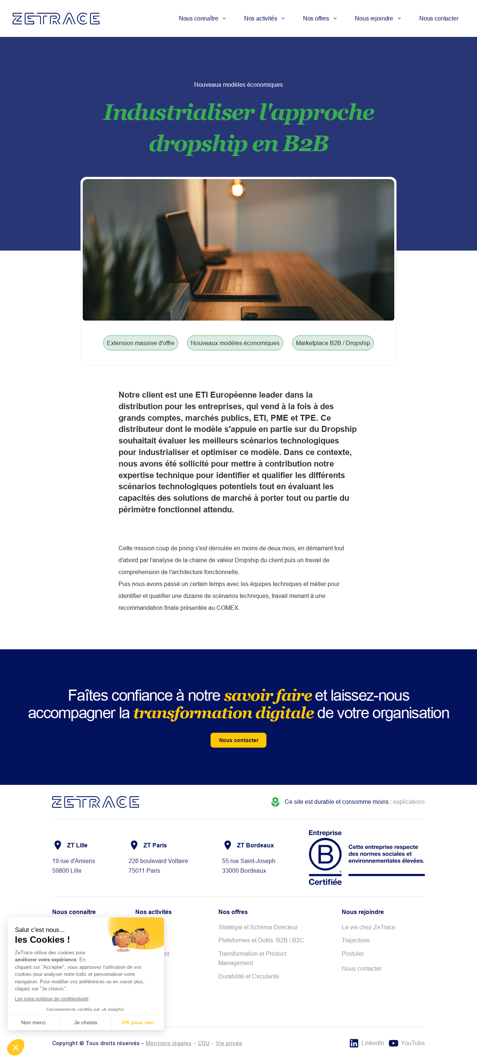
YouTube (413, 1043)
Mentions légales (169, 1043)
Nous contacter (438, 18)
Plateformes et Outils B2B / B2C (261, 940)
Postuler (353, 953)
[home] (56, 18)
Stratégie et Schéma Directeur (258, 927)
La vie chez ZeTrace (368, 927)
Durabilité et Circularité (248, 976)
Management (235, 962)
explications (409, 801)
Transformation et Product (253, 953)
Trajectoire (356, 940)
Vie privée (229, 1043)
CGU (203, 1043)
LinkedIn (372, 1043)
